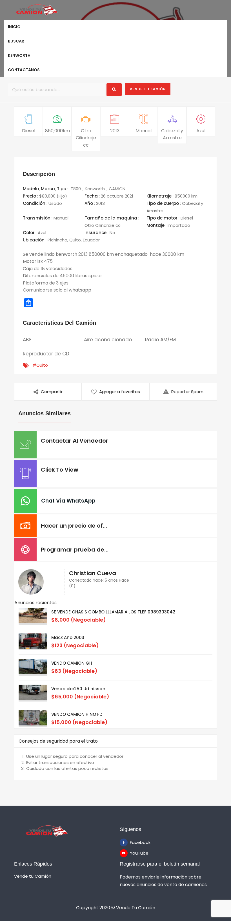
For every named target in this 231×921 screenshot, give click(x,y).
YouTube (134, 853)
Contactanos (24, 70)
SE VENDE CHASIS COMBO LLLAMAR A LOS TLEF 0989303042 (113, 612)
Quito (75, 240)
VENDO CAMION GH (71, 663)
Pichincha (57, 240)
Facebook (134, 842)
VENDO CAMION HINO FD (77, 714)
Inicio (14, 27)
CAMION (117, 189)
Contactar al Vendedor (74, 441)
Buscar (16, 41)
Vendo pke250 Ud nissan (78, 689)
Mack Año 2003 (67, 637)
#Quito (40, 365)
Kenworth (19, 55)
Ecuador (91, 240)
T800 (76, 189)
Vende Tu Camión (148, 88)
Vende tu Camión (32, 876)
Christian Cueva (92, 573)
